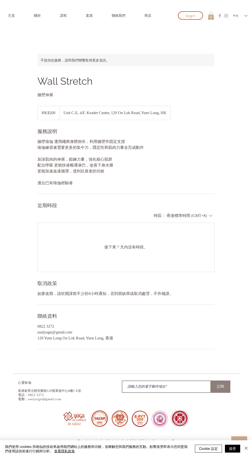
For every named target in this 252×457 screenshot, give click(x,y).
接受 (232, 448)
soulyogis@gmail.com (44, 399)
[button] (211, 16)
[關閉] (246, 448)
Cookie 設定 (208, 448)
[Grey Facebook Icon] (219, 15)
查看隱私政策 (64, 450)
